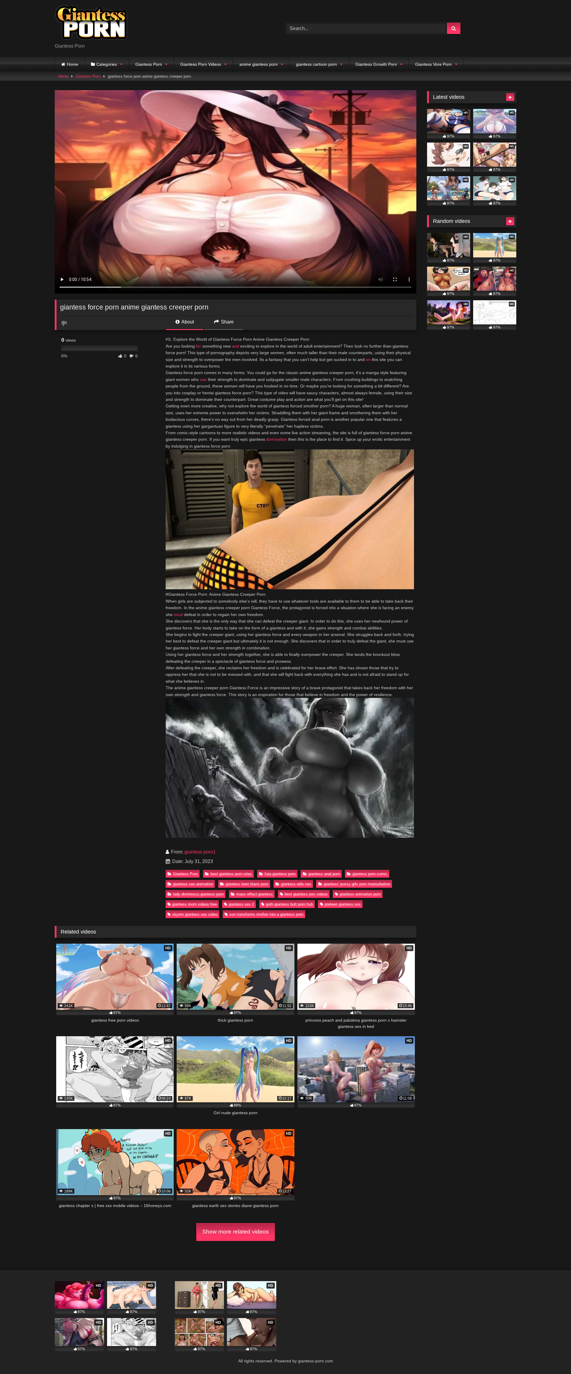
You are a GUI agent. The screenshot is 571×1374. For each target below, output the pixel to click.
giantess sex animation (193, 884)
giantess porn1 (200, 851)
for (198, 346)
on (368, 359)
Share (227, 321)
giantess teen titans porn (247, 884)
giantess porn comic (369, 874)
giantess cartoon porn (316, 64)
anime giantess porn (258, 64)
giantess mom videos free (194, 904)
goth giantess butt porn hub (289, 904)
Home (72, 64)
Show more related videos (235, 1231)
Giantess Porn (148, 64)
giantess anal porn (324, 874)
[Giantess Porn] (91, 24)
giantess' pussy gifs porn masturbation (357, 884)
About (187, 321)
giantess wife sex (296, 884)
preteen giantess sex (343, 904)
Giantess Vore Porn (433, 64)
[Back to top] (552, 1356)
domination (276, 439)
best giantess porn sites (231, 874)
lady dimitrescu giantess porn (198, 894)
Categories (106, 64)
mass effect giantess (254, 894)
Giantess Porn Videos (200, 64)
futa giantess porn (280, 874)
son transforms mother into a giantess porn (266, 914)
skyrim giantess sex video (194, 914)
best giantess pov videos (306, 894)
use (203, 379)
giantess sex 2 (241, 904)
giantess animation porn (360, 894)
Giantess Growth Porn (376, 64)
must (178, 614)
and (235, 346)
